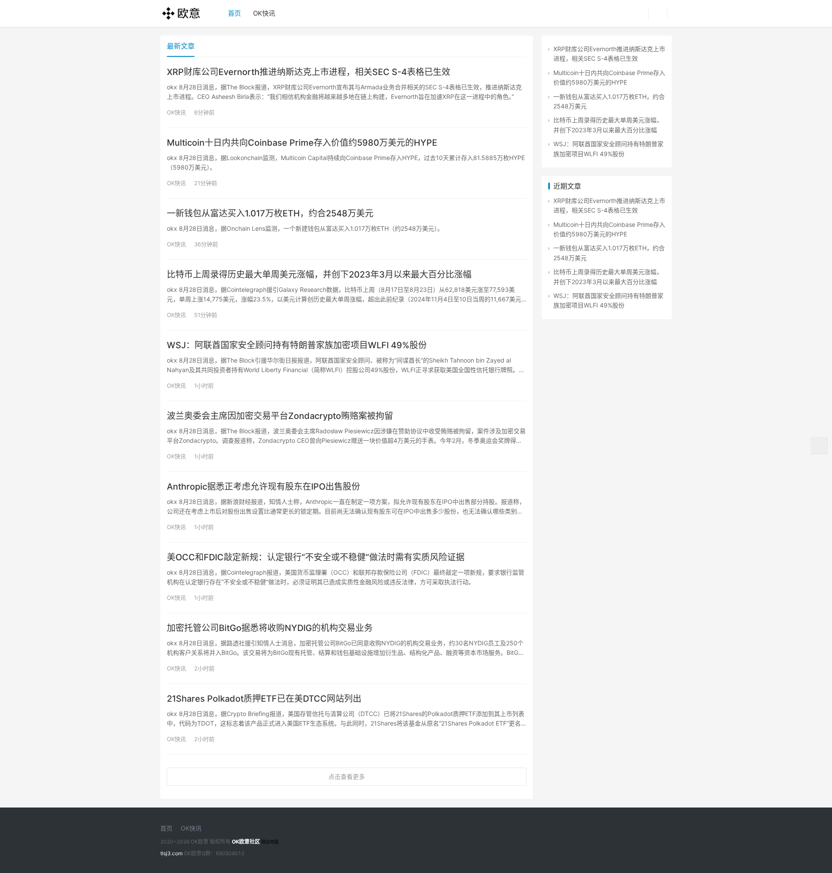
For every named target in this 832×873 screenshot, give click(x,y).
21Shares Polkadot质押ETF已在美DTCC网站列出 (264, 698)
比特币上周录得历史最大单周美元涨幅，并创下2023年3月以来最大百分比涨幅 (319, 274)
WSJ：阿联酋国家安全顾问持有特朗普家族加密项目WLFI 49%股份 (297, 345)
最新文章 (181, 46)
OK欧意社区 (246, 841)
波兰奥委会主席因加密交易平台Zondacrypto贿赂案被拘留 (280, 416)
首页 (234, 13)
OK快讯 (264, 13)
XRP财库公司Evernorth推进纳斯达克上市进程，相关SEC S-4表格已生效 (308, 72)
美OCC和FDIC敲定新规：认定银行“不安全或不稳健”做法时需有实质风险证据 (316, 557)
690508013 (230, 853)
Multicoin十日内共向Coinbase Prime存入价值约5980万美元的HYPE (302, 142)
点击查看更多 (346, 776)
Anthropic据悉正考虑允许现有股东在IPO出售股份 (263, 486)
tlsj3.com (171, 853)
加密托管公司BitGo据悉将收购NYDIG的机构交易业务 (270, 628)
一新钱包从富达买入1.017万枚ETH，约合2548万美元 (270, 213)
